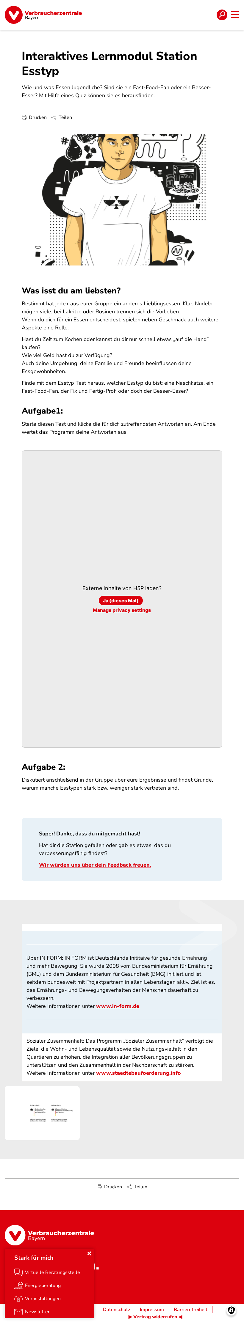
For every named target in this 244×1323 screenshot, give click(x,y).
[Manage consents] (231, 1310)
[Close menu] (89, 1253)
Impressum (152, 1309)
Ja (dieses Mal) (121, 601)
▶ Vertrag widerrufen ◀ (155, 1316)
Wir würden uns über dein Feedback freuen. (95, 864)
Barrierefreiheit (190, 1309)
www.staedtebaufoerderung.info (138, 1073)
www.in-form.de (117, 1006)
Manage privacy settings (122, 610)
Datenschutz (116, 1309)
